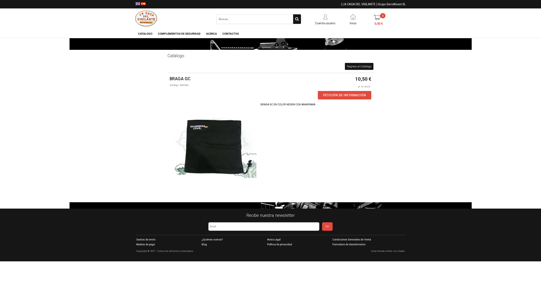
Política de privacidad (279, 244)
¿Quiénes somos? (212, 239)
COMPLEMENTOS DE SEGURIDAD (179, 33)
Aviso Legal (274, 239)
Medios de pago (145, 244)
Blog (204, 244)
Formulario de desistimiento (348, 244)
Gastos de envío (145, 239)
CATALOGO (145, 33)
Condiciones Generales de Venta (351, 239)
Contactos (230, 33)
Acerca (211, 33)
